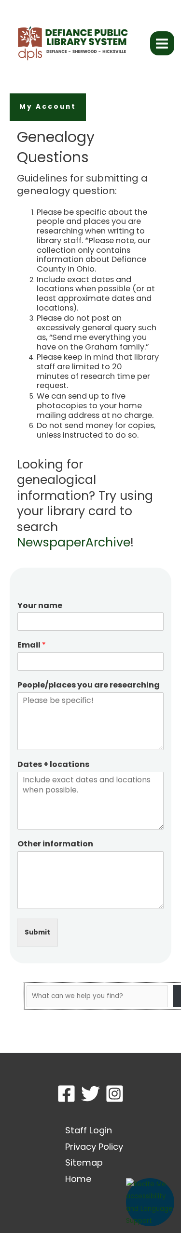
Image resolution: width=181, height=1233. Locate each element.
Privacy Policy (94, 1147)
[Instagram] (114, 1093)
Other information (55, 844)
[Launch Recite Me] (150, 1202)
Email (31, 645)
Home (78, 1179)
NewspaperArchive (73, 542)
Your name (39, 606)
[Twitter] (90, 1093)
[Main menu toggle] (162, 43)
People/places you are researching (88, 685)
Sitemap (84, 1162)
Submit (37, 932)
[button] (48, 107)
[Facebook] (66, 1093)
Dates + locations (53, 765)
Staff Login (88, 1130)
